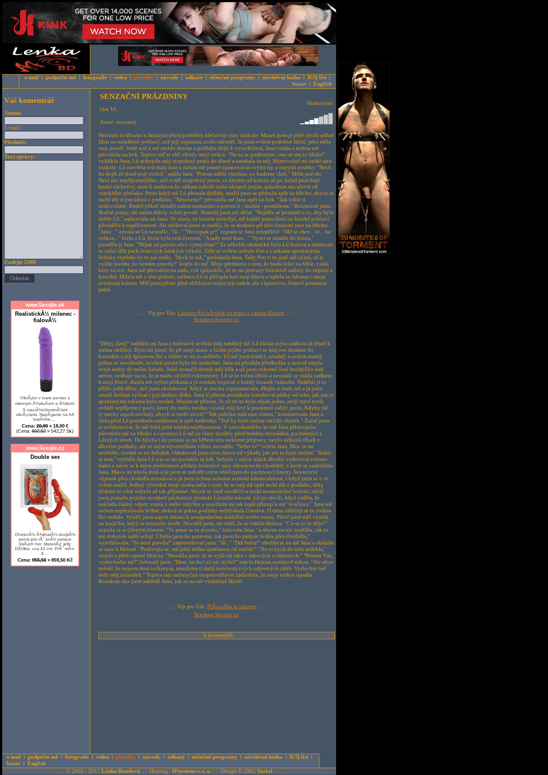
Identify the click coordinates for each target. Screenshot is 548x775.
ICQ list (316, 78)
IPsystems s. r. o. (191, 771)
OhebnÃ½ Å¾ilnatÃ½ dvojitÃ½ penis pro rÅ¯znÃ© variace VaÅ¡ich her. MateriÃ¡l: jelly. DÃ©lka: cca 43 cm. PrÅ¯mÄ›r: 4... (45, 544)
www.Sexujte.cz (45, 448)
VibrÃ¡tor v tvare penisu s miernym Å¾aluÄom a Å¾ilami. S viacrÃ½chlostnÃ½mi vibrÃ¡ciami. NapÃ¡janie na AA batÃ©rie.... (45, 408)
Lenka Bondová (120, 771)
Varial (264, 771)
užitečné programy (233, 78)
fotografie (95, 78)
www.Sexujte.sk (45, 305)
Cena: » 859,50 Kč (45, 560)
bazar (299, 84)
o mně (31, 78)
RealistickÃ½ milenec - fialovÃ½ (45, 317)
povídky (144, 78)
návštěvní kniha (281, 78)
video (120, 78)
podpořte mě (61, 78)
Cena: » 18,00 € (45, 428)
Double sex (45, 457)
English (322, 84)
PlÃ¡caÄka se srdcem (231, 607)
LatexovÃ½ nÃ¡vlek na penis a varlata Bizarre (231, 313)
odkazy (194, 78)
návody (170, 78)
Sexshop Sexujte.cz (216, 320)
